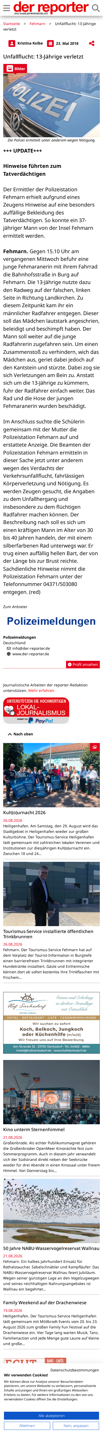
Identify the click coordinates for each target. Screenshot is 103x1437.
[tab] (15, 68)
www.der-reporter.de (30, 653)
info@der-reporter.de (31, 648)
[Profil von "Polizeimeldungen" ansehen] (51, 640)
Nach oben (22, 733)
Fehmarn (37, 23)
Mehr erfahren (41, 690)
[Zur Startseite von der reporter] (51, 7)
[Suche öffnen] (96, 8)
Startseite (11, 23)
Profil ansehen (85, 664)
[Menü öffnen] (6, 8)
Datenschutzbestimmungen (74, 1369)
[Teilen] (91, 43)
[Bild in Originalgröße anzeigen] (51, 105)
